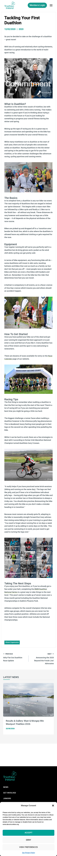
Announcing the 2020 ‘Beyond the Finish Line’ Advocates (44, 659)
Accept (28, 832)
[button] (53, 805)
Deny (28, 840)
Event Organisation (12, 642)
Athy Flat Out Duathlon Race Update (12, 657)
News (5, 787)
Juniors (7, 798)
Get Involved (9, 793)
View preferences (28, 847)
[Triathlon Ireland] (9, 5)
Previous (6, 710)
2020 (21, 29)
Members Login (37, 5)
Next (50, 710)
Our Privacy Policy (28, 853)
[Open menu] (51, 5)
